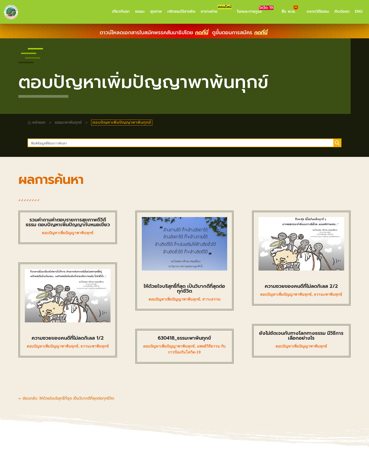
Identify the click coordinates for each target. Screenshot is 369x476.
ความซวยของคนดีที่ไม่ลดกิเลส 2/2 (301, 286)
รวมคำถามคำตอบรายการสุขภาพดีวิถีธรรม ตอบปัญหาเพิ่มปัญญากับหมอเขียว (68, 222)
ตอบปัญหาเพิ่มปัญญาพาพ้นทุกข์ (67, 233)
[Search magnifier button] (337, 143)
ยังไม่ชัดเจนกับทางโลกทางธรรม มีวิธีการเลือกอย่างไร (301, 335)
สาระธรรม (211, 299)
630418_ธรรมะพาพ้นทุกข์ (184, 338)
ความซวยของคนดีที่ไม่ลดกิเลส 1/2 (68, 338)
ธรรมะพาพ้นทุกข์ (68, 122)
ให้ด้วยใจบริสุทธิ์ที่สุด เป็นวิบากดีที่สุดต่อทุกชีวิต (184, 288)
